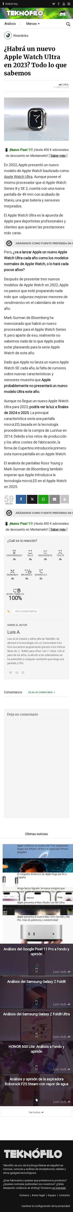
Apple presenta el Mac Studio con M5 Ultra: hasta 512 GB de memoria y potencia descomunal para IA (41, 906)
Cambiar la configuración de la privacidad (45, 1206)
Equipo (52, 1195)
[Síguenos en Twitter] (11, 673)
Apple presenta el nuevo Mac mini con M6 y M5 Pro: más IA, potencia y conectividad (43, 918)
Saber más (58, 156)
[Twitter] (53, 4)
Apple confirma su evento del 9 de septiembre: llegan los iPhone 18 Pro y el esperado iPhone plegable (43, 849)
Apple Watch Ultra (18, 177)
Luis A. (65, 84)
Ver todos (34, 1112)
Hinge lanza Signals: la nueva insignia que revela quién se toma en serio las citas (41, 890)
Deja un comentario (40, 692)
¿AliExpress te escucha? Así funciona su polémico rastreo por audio (40, 862)
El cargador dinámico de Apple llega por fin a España (42, 876)
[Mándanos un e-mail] (17, 673)
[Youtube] (63, 4)
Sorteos (24, 1195)
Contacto (64, 1195)
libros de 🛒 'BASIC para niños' (24, 651)
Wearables (20, 36)
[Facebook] (58, 4)
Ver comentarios (26, 611)
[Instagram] (68, 4)
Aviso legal (38, 1195)
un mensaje (59, 1187)
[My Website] (24, 673)
